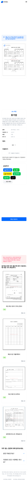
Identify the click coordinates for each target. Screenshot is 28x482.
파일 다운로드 (14, 219)
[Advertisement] (14, 19)
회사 (18, 129)
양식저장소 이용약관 (7, 479)
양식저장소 (13, 129)
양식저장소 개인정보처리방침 (19, 479)
